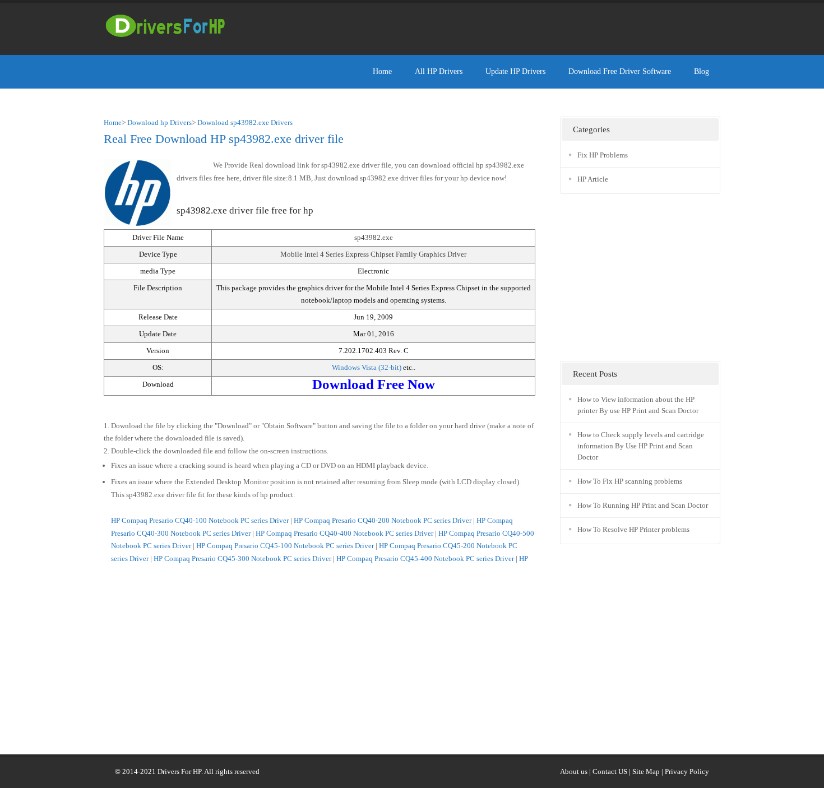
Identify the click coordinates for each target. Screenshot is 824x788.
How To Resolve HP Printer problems (633, 529)
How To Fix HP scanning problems (629, 481)
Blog (701, 71)
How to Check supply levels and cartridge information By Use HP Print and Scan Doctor (640, 445)
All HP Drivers (438, 71)
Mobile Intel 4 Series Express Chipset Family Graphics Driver (373, 254)
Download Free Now (373, 384)
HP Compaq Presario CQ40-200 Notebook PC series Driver (382, 520)
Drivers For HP (179, 771)
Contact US (609, 771)
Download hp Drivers (159, 122)
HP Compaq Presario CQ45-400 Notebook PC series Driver (425, 558)
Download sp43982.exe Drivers (245, 122)
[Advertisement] (516, 25)
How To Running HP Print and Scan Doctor (642, 505)
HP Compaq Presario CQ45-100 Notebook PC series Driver (285, 545)
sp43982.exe (373, 237)
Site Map (646, 771)
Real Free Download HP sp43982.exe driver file (224, 139)
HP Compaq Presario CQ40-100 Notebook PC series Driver (200, 520)
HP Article (592, 179)
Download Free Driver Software (619, 71)
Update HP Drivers (515, 71)
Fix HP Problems (602, 155)
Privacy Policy (687, 771)
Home (382, 71)
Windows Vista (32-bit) (367, 367)
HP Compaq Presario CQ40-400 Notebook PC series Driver (344, 533)
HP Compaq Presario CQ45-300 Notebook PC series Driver (242, 558)
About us (573, 771)
